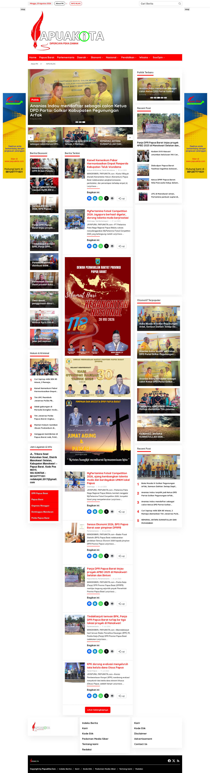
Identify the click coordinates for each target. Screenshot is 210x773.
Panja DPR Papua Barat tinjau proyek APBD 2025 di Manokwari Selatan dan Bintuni (107, 572)
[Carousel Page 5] (165, 97)
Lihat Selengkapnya (97, 709)
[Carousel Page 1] (76, 122)
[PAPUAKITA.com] (66, 30)
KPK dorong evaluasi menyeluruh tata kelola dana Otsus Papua (107, 665)
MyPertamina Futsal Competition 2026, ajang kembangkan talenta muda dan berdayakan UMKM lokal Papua (108, 478)
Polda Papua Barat (40, 517)
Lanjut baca (91, 186)
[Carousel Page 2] (80, 122)
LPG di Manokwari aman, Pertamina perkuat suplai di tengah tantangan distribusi (164, 195)
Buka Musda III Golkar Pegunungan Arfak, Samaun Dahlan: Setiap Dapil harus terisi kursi (158, 485)
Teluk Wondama (108, 170)
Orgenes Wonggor (40, 505)
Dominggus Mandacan (42, 511)
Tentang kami (90, 744)
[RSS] (178, 761)
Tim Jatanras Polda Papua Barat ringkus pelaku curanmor (44, 417)
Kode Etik (87, 733)
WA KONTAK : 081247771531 (38, 474)
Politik (35, 99)
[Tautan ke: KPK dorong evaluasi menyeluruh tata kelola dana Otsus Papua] (75, 672)
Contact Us (140, 744)
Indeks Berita (90, 722)
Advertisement (143, 738)
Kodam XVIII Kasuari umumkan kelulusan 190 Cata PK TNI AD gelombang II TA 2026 (165, 153)
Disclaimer (140, 733)
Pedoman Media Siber (95, 738)
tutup (23, 9)
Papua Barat (37, 499)
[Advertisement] (14, 50)
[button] (179, 3)
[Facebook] (169, 761)
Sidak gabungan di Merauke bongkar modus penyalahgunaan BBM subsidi (46, 408)
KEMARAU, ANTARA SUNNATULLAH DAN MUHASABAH (110, 143)
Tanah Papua (92, 671)
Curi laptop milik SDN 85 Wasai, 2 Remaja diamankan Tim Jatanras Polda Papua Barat (78, 143)
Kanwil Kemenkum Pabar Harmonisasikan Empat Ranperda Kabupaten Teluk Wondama (45, 390)
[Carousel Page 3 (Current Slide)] (83, 122)
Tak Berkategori (101, 221)
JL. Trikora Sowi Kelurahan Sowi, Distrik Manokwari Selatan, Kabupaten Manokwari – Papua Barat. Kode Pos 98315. (43, 461)
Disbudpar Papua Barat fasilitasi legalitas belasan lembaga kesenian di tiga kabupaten (164, 167)
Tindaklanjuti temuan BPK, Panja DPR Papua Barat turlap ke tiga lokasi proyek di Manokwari (107, 620)
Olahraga (91, 221)
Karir (85, 728)
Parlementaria (93, 531)
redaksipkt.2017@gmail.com (43, 480)
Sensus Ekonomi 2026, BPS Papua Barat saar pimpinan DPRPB (107, 526)
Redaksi (87, 749)
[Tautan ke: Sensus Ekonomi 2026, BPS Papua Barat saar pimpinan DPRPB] (75, 532)
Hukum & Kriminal (94, 170)
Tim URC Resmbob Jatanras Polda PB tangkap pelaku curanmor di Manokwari (45, 399)
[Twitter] (174, 761)
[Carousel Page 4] (162, 97)
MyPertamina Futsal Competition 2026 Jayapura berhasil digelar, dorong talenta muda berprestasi (107, 214)
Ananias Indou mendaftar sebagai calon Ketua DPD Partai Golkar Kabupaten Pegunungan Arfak (78, 110)
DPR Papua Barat (39, 493)
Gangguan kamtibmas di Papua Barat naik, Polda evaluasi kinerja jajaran (46, 436)
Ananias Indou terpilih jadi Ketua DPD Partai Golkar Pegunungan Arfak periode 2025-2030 (159, 494)
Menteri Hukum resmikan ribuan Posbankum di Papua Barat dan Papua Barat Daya (46, 427)
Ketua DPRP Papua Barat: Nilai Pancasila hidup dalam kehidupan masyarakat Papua (164, 181)
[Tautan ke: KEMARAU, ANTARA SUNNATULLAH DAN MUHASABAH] (115, 137)
